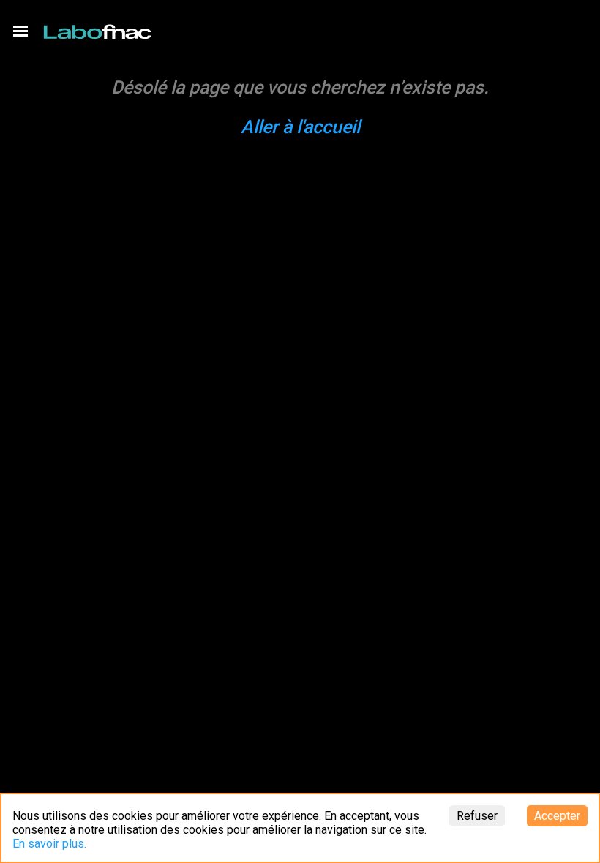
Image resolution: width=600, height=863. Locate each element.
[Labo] (99, 28)
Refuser (477, 816)
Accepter (557, 816)
